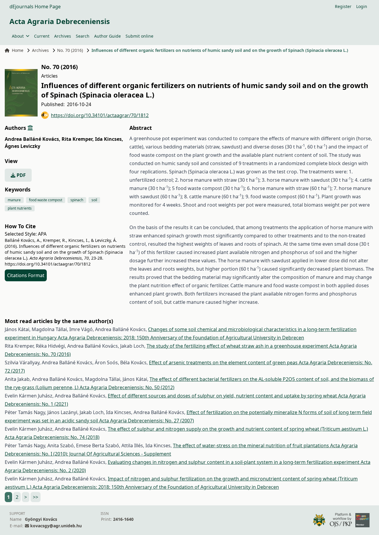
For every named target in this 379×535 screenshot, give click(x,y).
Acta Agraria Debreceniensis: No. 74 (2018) (52, 437)
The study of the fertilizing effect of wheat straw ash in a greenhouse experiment (238, 346)
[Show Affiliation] (30, 128)
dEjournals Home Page (35, 6)
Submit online (139, 36)
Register (343, 6)
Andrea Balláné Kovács (32, 139)
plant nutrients (20, 208)
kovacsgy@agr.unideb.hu (56, 525)
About (18, 36)
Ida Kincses (109, 139)
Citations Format (25, 275)
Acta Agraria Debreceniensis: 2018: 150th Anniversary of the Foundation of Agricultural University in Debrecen (181, 337)
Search (82, 36)
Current (41, 36)
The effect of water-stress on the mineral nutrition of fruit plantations (251, 445)
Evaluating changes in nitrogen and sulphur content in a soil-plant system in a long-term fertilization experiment (234, 462)
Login (361, 6)
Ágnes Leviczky (22, 146)
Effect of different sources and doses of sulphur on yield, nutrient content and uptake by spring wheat (223, 395)
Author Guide (107, 36)
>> (35, 497)
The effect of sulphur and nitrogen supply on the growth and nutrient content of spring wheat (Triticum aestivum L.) (238, 429)
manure (14, 199)
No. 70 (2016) (70, 50)
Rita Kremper (78, 139)
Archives (62, 36)
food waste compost (45, 199)
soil (94, 199)
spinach (76, 199)
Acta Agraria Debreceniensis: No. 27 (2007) (146, 420)
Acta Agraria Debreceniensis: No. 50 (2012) (127, 387)
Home (17, 50)
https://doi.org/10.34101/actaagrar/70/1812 (100, 115)
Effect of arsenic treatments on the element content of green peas (224, 362)
